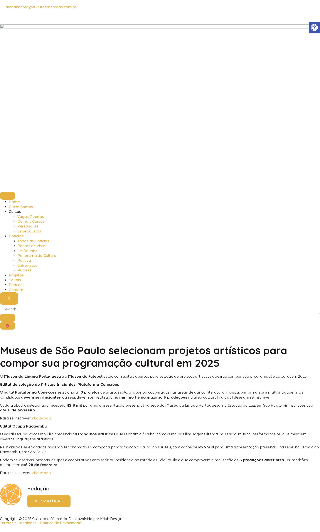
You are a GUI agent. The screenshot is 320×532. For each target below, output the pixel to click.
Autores (24, 270)
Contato (16, 290)
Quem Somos (21, 207)
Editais (15, 280)
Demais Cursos (31, 221)
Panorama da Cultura (36, 256)
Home (14, 202)
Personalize (28, 226)
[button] (314, 27)
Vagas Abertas (30, 217)
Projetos (16, 275)
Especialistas (29, 231)
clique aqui (42, 418)
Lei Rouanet (28, 251)
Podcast (16, 285)
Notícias (16, 236)
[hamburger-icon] (7, 196)
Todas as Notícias (33, 241)
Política (24, 260)
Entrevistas (27, 265)
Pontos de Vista (31, 246)
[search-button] (7, 318)
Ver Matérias (49, 500)
